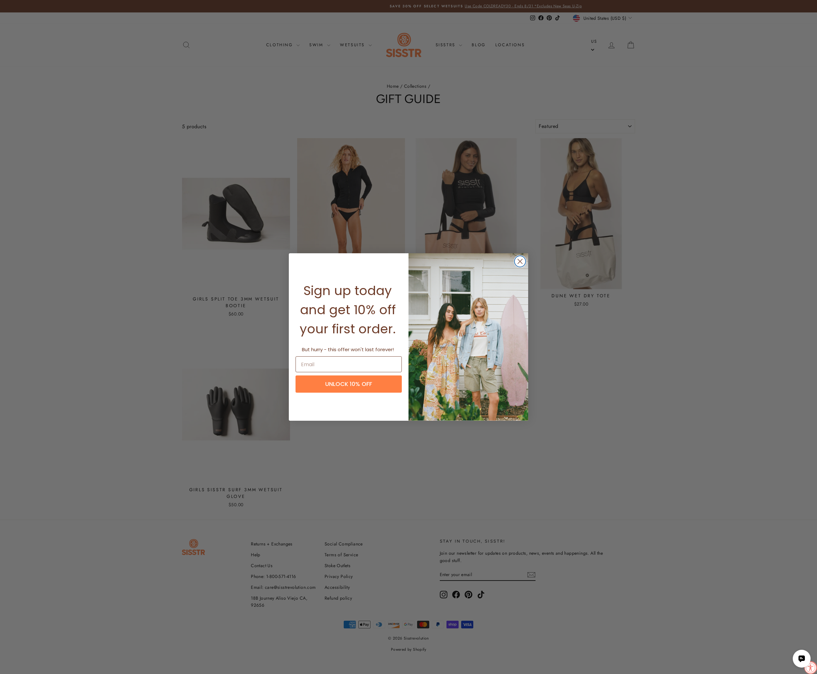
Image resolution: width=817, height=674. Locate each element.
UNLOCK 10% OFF (348, 384)
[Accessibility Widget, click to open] (810, 667)
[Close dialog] (520, 261)
